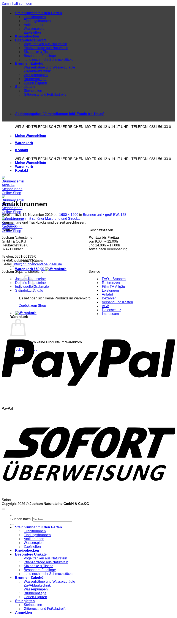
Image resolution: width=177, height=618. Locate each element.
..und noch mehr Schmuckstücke (48, 59)
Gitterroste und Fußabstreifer (46, 94)
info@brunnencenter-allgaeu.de (37, 264)
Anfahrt (107, 294)
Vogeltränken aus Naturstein (45, 44)
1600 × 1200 (68, 214)
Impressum (110, 314)
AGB (105, 306)
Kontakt (21, 150)
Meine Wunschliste (30, 136)
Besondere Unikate (31, 40)
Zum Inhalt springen (17, 3)
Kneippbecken (27, 36)
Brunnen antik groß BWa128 (104, 214)
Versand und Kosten (117, 302)
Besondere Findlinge (40, 56)
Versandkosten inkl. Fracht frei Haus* (59, 114)
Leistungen (110, 290)
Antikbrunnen (34, 24)
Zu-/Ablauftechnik (37, 71)
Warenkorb (24, 143)
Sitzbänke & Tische (38, 52)
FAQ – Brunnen (114, 279)
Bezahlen (109, 298)
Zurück (9, 226)
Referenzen (111, 283)
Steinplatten (25, 87)
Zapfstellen (32, 32)
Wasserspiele (34, 28)
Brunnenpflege (35, 79)
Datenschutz (111, 310)
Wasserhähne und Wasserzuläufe (49, 67)
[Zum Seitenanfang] (3, 508)
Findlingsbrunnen (37, 21)
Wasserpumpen (36, 75)
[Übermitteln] (12, 524)
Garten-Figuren (35, 83)
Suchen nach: (21, 519)
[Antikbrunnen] (42, 218)
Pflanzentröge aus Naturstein (46, 48)
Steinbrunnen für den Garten (38, 13)
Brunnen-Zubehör (30, 63)
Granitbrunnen (35, 17)
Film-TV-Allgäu (113, 286)
